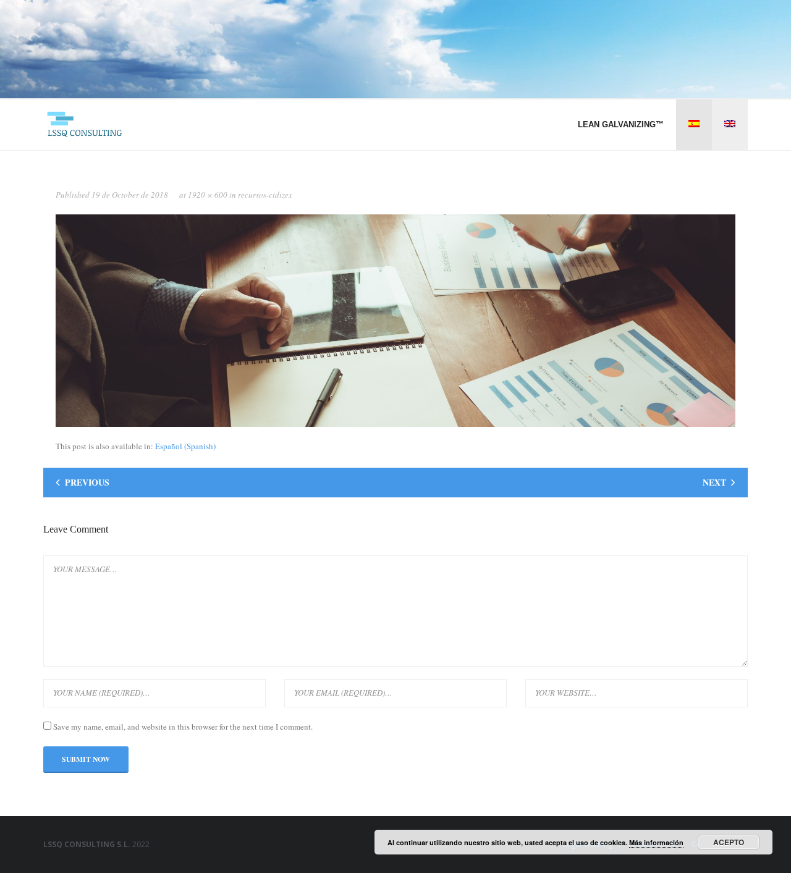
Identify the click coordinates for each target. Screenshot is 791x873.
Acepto (728, 842)
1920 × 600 (207, 194)
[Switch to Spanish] (694, 124)
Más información (656, 842)
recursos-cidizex (265, 194)
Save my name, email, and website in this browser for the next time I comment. (183, 726)
